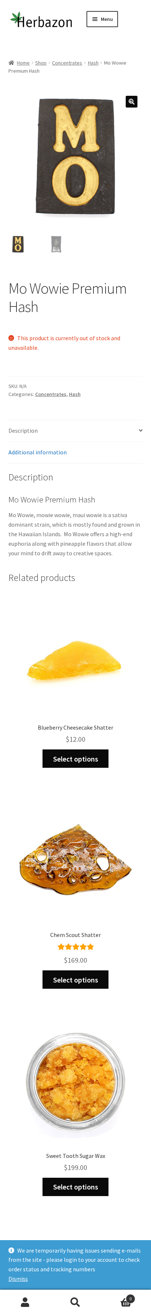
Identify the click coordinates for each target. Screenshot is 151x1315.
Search (75, 1302)
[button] (131, 102)
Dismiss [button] (18, 1278)
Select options (75, 758)
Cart (116, 1296)
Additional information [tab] (37, 452)
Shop (41, 62)
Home (23, 62)
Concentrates (67, 62)
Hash (93, 62)
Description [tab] (23, 430)
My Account (25, 1302)
